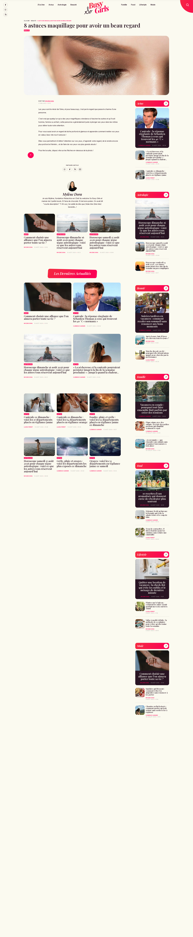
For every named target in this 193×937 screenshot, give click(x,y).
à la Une (26, 20)
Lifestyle (143, 5)
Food (133, 5)
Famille (124, 5)
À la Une (41, 5)
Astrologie (62, 5)
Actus (51, 5)
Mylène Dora (49, 101)
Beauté (73, 5)
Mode (153, 5)
